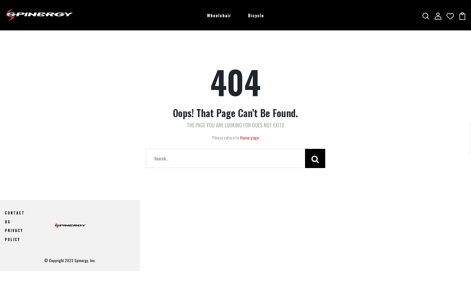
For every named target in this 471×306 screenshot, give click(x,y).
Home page (249, 137)
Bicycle (256, 15)
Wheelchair (219, 15)
